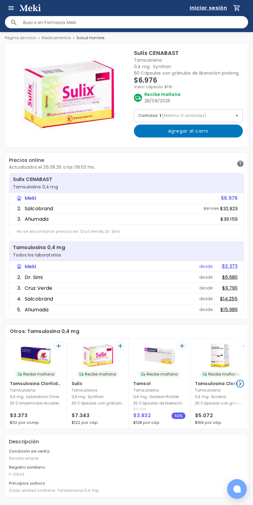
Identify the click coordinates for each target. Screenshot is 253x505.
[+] (58, 346)
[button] (68, 94)
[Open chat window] (237, 489)
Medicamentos (56, 37)
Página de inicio (20, 37)
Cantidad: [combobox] (172, 115)
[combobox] (135, 22)
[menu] (11, 8)
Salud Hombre (90, 37)
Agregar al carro (188, 131)
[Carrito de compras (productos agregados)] (237, 8)
